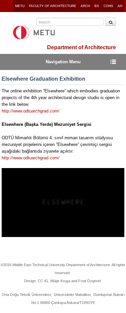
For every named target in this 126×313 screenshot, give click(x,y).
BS (96, 6)
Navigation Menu (63, 61)
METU (20, 6)
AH (120, 6)
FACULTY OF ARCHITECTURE (52, 6)
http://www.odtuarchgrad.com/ (30, 110)
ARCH (85, 6)
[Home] (34, 32)
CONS (108, 6)
